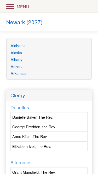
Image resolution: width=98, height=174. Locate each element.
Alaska (16, 52)
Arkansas (18, 73)
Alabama (18, 45)
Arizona (17, 66)
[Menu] (10, 6)
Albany (16, 59)
